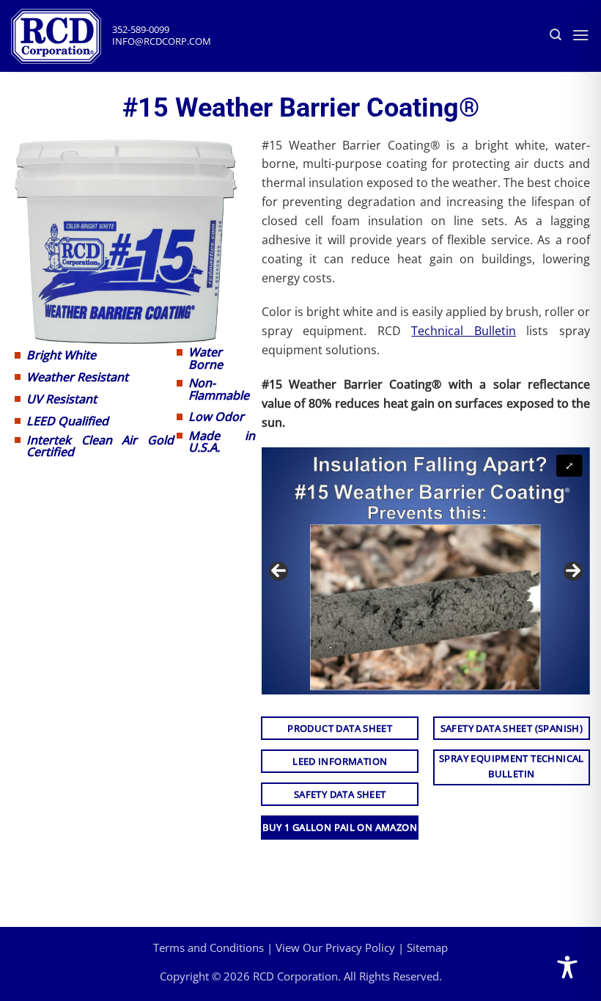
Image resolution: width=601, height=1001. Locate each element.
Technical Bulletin (463, 331)
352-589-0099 (140, 29)
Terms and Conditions (208, 947)
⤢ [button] (569, 465)
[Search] (555, 35)
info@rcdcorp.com (161, 41)
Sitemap (427, 947)
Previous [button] (278, 571)
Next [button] (573, 571)
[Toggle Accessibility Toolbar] (567, 967)
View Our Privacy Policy (335, 947)
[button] (581, 34)
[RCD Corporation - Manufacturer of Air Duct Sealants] (61, 36)
